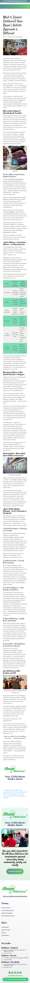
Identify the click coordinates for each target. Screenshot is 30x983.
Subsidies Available (7, 913)
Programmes (5, 927)
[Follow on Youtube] (15, 973)
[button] (15, 979)
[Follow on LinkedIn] (18, 973)
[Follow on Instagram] (12, 973)
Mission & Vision (6, 907)
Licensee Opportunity (8, 910)
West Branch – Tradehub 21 (10, 948)
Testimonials (5, 935)
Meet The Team (6, 930)
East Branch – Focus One (9, 955)
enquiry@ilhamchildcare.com (15, 975)
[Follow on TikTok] (20, 973)
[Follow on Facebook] (10, 973)
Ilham (18, 269)
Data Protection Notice (8, 916)
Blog (21, 37)
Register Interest (15, 871)
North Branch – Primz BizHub (10, 962)
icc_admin (8, 37)
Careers (4, 932)
